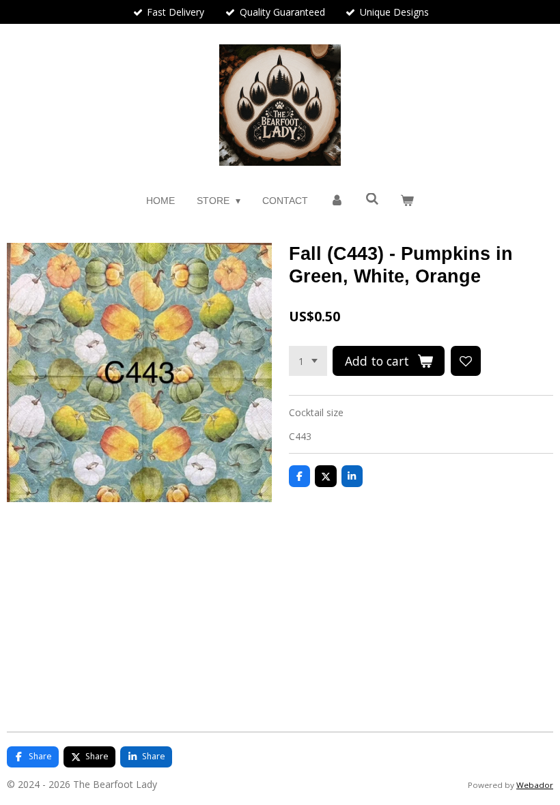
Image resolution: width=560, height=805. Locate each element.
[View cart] (407, 201)
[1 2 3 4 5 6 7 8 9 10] (308, 361)
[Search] (372, 199)
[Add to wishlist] (466, 361)
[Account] (336, 201)
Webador (534, 785)
